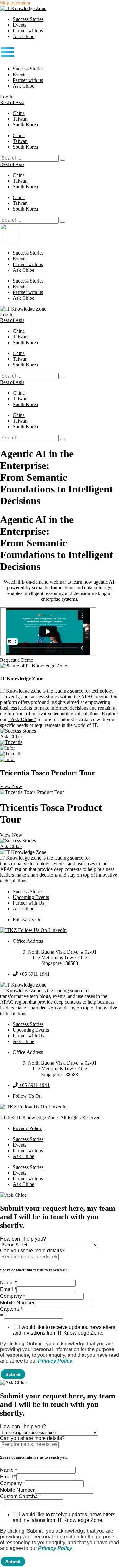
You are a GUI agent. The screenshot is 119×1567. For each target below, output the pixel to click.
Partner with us (28, 30)
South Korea (25, 124)
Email (8, 1289)
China (19, 113)
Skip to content (15, 2)
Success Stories (28, 19)
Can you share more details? (32, 1250)
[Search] (62, 160)
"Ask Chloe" (22, 719)
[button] (59, 52)
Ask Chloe (23, 36)
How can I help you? (23, 1239)
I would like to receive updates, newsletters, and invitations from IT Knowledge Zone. (64, 1330)
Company (12, 1296)
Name (8, 1282)
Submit (13, 1374)
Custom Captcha (20, 1496)
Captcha (11, 1309)
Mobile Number (17, 1302)
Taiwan (20, 119)
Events (19, 25)
